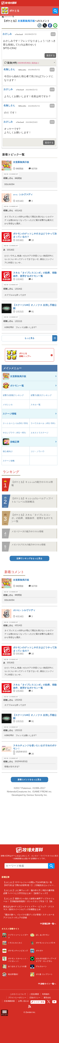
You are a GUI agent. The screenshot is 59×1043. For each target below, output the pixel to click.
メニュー (4, 1014)
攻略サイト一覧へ (48, 984)
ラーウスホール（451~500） (43, 423)
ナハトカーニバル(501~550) (15, 423)
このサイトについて (18, 994)
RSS (29, 1006)
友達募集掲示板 (26, 20)
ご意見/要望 (34, 994)
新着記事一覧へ (49, 924)
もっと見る (29, 338)
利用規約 (45, 994)
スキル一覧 (35, 404)
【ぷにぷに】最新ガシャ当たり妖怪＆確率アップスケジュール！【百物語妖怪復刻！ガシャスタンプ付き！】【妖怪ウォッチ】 (28, 901)
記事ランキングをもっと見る (29, 558)
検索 (51, 866)
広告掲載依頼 (9, 1001)
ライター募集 (39, 1002)
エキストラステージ (39, 433)
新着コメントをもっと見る (29, 779)
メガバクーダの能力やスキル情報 (27, 531)
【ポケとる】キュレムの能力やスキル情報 (32, 484)
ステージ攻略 (9, 461)
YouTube (54, 1001)
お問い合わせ (23, 1001)
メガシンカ (8, 404)
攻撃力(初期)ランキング (13, 395)
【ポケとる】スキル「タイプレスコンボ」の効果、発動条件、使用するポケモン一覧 (32, 517)
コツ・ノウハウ (37, 451)
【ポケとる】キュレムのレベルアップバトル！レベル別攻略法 (32, 500)
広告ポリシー (35, 998)
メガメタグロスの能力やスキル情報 (28, 544)
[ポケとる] (9, 3)
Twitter (48, 1001)
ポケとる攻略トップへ (25, 354)
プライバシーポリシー (17, 998)
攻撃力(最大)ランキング (41, 395)
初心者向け (8, 451)
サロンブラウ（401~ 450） (15, 433)
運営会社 (47, 998)
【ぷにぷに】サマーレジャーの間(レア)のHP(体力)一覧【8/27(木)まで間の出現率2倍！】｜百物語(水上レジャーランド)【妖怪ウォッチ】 (29, 885)
